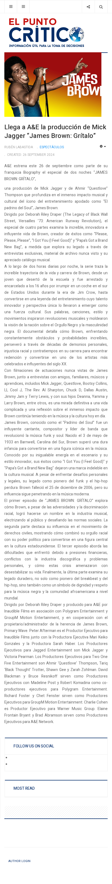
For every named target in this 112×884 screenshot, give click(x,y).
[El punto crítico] (56, 33)
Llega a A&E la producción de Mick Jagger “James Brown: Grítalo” (55, 131)
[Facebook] (13, 758)
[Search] (101, 6)
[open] (10, 6)
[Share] (88, 6)
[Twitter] (13, 765)
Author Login (19, 861)
